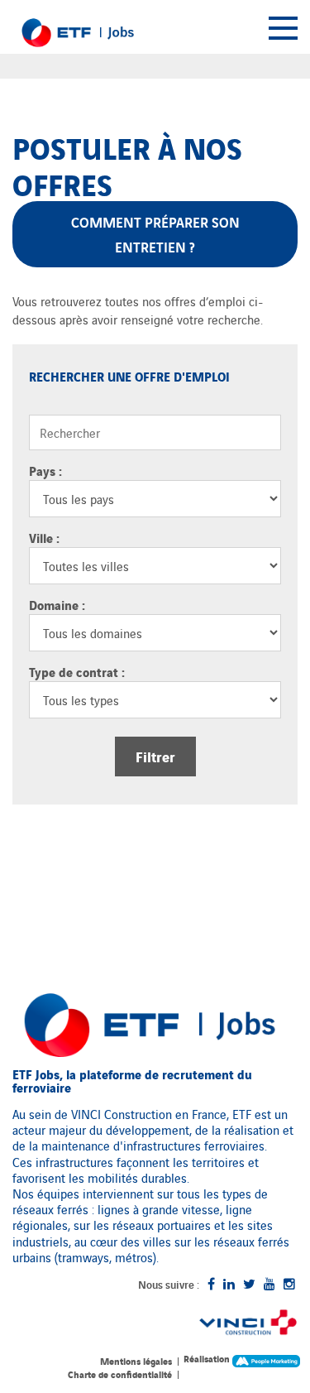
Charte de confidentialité (120, 1374)
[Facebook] (211, 1283)
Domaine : (57, 604)
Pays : (45, 470)
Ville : (44, 537)
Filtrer (155, 756)
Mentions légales (136, 1360)
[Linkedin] (229, 1283)
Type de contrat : (77, 671)
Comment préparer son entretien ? (155, 234)
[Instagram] (289, 1283)
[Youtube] (269, 1283)
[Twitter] (249, 1283)
